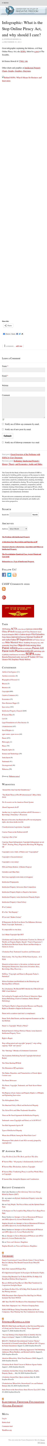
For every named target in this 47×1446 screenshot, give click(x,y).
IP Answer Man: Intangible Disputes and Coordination (20, 1179)
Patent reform (10, 648)
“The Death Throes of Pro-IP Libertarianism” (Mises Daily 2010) (21, 796)
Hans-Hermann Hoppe (9, 703)
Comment (6, 395)
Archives (5, 529)
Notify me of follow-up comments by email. (22, 424)
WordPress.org (7, 1430)
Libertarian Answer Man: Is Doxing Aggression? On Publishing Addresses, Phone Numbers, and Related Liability (23, 1350)
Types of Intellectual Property (12, 1130)
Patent (4, 738)
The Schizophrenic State (10, 1100)
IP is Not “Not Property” (10, 912)
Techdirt (33, 657)
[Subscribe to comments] (23, 589)
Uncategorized (7, 765)
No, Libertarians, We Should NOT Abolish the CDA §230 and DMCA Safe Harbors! (22, 990)
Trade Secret (6, 757)
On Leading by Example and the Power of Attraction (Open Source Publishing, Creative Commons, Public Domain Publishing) (22, 998)
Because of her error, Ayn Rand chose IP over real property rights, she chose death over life (21, 820)
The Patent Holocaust (9, 1080)
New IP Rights (7, 730)
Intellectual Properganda (10, 882)
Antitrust (29, 629)
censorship (37, 628)
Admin (41, 1442)
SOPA (23, 51)
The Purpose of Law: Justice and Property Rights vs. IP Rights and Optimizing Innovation (23, 1094)
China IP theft (8, 631)
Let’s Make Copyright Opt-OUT (13, 934)
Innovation (6, 707)
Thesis (42, 1440)
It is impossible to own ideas (11, 929)
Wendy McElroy (25, 659)
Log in (4, 1418)
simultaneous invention (17, 654)
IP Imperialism (24, 639)
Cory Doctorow (31, 631)
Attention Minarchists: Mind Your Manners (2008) (19, 1358)
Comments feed (7, 1426)
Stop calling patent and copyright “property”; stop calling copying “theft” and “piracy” (21, 1044)
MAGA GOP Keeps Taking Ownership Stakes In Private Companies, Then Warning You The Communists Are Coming (23, 1310)
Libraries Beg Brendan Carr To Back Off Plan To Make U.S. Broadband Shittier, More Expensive (22, 1277)
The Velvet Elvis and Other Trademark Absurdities (19, 1110)
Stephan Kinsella (8, 1223)
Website (5, 385)
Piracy (4, 746)
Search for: (5, 514)
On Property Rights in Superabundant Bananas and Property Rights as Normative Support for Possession (22, 1007)
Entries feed (6, 1422)
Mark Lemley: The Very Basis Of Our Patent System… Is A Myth (22, 958)
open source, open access (10, 734)
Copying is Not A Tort (9, 837)
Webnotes (5, 769)
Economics (6, 699)
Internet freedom (33, 636)
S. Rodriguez (6, 1210)
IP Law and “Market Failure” (11, 917)
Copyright (5, 691)
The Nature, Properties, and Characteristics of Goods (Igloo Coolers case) (22, 1074)
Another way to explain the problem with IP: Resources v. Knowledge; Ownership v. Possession (21, 813)
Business (5, 687)
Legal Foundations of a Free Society (14, 722)
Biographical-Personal (9, 680)
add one (19, 346)
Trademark (5, 761)
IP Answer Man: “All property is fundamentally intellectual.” (22, 1161)
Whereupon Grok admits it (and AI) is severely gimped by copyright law (21, 1141)
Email (5, 375)
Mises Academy (24, 642)
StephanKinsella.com (16, 1321)
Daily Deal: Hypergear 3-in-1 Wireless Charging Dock (20, 1305)
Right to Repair (7, 1038)
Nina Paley (13, 645)
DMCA (17, 634)
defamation (11, 634)
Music (39, 643)
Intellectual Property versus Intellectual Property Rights (21, 897)
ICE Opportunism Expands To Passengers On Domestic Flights (23, 1272)
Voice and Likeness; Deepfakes (17, 1242)
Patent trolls (8, 651)
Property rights (7, 750)
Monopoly (34, 643)
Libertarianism (7, 726)
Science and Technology (10, 753)
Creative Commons (8, 695)
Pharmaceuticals (24, 651)
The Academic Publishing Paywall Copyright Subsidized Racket (21, 1056)
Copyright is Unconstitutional (12, 857)
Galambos (39, 634)
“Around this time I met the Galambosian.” (16, 790)
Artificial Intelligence (9, 672)
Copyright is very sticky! (10, 862)
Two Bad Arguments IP (12, 1125)
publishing (37, 651)
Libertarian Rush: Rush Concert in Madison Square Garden (22, 1364)
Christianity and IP (20, 632)
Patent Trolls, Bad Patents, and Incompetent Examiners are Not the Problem (23, 1019)
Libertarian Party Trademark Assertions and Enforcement (21, 952)
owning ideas (35, 645)
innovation (15, 636)
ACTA (14, 628)
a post (36, 51)
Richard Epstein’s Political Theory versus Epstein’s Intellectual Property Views (22, 1032)
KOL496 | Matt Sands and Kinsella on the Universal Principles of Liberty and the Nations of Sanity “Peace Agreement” (23, 1327)
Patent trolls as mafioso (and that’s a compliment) (18, 1013)
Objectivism (24, 645)
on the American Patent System (17, 802)
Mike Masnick (11, 642)
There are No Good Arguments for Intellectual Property (20, 1115)
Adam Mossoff (22, 629)
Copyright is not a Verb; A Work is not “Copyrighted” (20, 852)
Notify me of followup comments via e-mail (22, 442)
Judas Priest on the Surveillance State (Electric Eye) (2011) (22, 1389)
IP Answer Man (7, 715)
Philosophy (6, 742)
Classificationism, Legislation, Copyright (16, 827)
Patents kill (38, 648)
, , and (20, 1156)
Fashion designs (25, 634)
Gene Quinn (6, 637)
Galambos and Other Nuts (10, 872)
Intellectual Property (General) (12, 711)
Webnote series (14, 776)
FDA (33, 634)
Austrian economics (8, 676)
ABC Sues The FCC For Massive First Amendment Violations (23, 1301)
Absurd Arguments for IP (10, 807)
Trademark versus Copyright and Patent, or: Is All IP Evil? (21, 1120)
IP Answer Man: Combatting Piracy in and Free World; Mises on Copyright (22, 1172)
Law (3, 718)
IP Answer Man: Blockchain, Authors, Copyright (18, 1166)
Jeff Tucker (36, 640)
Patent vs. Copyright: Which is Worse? (15, 1026)
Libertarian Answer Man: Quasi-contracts (16, 1377)
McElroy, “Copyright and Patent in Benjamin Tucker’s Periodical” (20, 975)
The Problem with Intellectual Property (16, 537)
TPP (37, 657)
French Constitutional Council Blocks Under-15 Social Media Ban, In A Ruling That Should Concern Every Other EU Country (23, 1262)
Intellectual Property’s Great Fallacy (14, 902)
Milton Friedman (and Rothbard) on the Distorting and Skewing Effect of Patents (20, 982)
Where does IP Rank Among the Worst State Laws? (19, 1135)
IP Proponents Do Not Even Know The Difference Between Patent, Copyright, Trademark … (22, 923)
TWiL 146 (23, 61)
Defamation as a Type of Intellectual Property (18, 561)
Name (5, 366)
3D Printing (6, 629)
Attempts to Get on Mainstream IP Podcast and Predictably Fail (22, 1218)
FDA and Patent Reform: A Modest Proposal (17, 867)
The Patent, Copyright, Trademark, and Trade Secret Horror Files (22, 1086)
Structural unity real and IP (18, 657)
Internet (23, 637)
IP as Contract (6, 907)
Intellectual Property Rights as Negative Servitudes (19, 892)
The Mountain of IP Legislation (12, 1068)
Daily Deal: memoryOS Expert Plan (14, 1269)
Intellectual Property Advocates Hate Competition (19, 887)
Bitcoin (4, 683)
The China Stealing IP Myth (11, 1063)
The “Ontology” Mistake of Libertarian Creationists (19, 1050)
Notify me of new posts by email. (18, 429)
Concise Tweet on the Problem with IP (15, 832)
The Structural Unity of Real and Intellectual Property (20, 1105)
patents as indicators (25, 648)
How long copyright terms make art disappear (17, 877)
